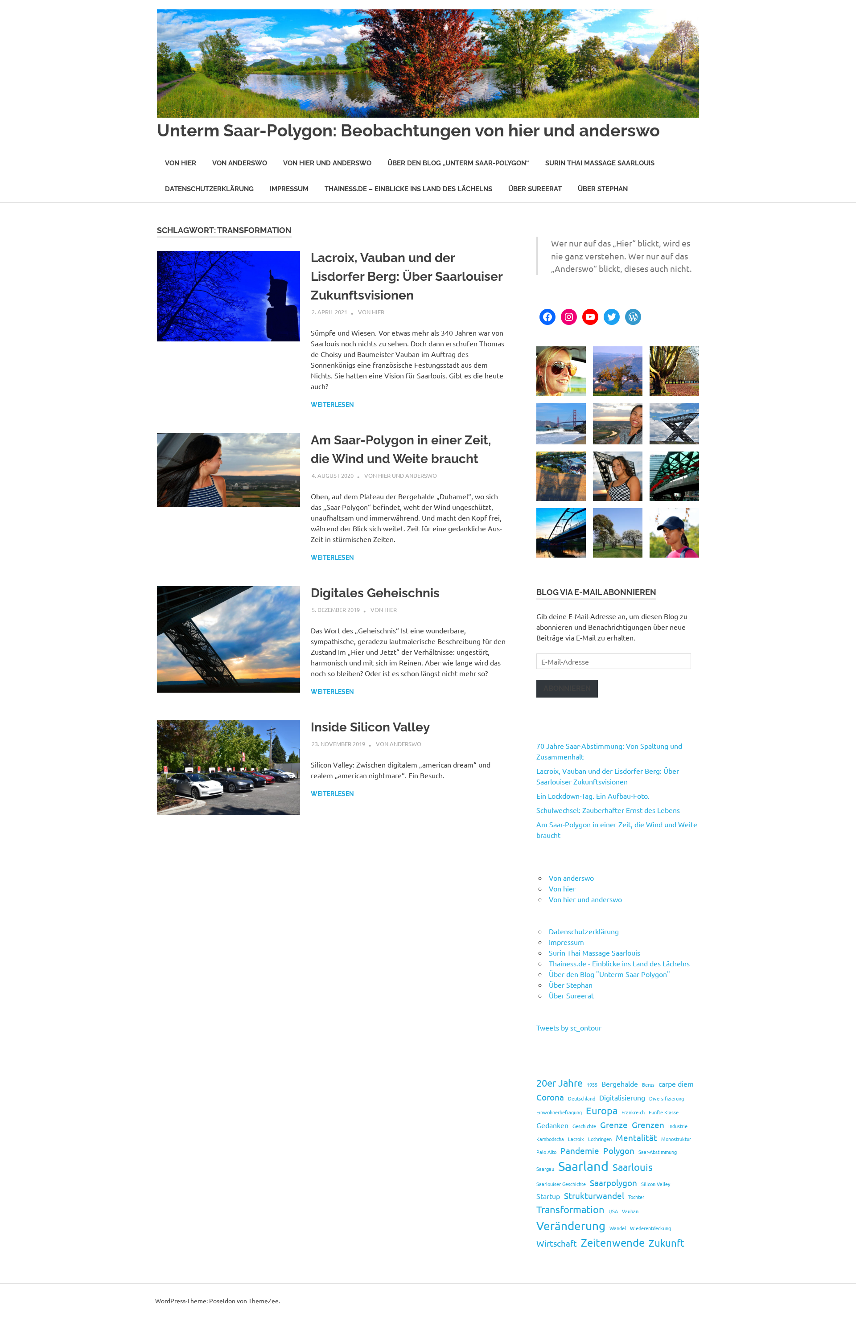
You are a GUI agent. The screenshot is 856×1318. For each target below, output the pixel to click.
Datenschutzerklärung (209, 189)
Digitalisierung (622, 1097)
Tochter (636, 1196)
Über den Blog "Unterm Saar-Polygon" (609, 973)
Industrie (677, 1125)
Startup (548, 1195)
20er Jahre (559, 1082)
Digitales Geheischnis (375, 593)
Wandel (617, 1228)
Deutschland (581, 1098)
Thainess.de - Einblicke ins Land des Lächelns (619, 963)
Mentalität (636, 1137)
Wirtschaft (556, 1243)
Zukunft (666, 1242)
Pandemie (579, 1150)
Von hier (180, 163)
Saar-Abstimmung (657, 1151)
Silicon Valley (655, 1183)
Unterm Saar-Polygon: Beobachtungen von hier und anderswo (408, 130)
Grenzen (648, 1124)
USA (613, 1211)
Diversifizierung (666, 1098)
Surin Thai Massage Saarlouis (599, 163)
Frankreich (633, 1112)
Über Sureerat (535, 189)
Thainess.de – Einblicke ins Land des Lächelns (408, 189)
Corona (550, 1097)
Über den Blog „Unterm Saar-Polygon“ (458, 163)
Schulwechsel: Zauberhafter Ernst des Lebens (608, 809)
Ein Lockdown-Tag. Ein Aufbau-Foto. (593, 795)
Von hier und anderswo (327, 163)
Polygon (618, 1150)
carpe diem (676, 1083)
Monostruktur (676, 1138)
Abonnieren (567, 688)
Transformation (570, 1209)
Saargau (545, 1168)
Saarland (583, 1166)
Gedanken (552, 1125)
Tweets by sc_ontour (568, 1027)
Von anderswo (239, 163)
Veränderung (570, 1226)
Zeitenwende (613, 1242)
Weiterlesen (332, 404)
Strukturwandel (594, 1195)
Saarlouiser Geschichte (561, 1183)
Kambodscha (550, 1138)
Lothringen (600, 1138)
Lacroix (576, 1138)
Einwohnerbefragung (559, 1112)
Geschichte (584, 1125)
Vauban (630, 1211)
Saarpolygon (613, 1182)
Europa (601, 1110)
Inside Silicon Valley (370, 727)
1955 (592, 1084)
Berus (648, 1084)
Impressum (289, 189)
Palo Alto (546, 1151)
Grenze (614, 1124)
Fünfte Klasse (664, 1112)
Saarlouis (633, 1167)
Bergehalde (619, 1083)
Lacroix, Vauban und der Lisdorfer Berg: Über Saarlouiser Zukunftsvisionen (406, 276)
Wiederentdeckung (650, 1228)
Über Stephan (603, 189)
